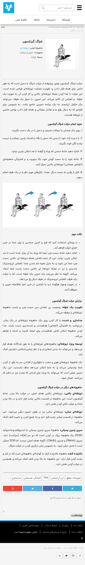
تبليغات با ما (77, 532)
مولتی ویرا (48, 547)
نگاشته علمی (21, 20)
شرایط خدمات (50, 525)
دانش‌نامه (51, 20)
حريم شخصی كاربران (30, 525)
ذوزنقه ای (24, 48)
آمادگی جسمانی (32, 478)
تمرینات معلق (73, 478)
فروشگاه (66, 20)
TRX (45, 478)
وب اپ (66, 547)
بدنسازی (16, 478)
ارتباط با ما (78, 525)
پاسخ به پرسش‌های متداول (54, 532)
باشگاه (37, 20)
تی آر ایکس (57, 478)
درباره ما (65, 525)
